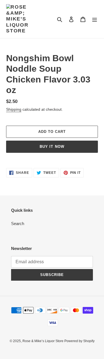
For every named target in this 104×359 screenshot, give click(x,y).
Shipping (13, 109)
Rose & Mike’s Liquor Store (43, 341)
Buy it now (52, 146)
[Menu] (94, 19)
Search (17, 223)
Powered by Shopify (79, 341)
